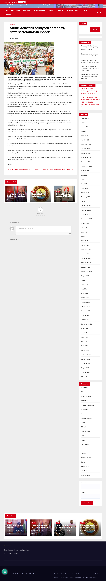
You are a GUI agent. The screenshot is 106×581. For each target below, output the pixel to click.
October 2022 (85, 319)
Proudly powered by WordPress (12, 573)
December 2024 (86, 206)
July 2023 (84, 280)
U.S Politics (84, 471)
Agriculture (84, 400)
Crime (83, 422)
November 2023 (86, 263)
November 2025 (86, 157)
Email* (83, 493)
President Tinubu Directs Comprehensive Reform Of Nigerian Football (89, 47)
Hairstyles (84, 88)
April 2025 (84, 188)
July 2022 (84, 333)
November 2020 (86, 372)
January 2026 (85, 149)
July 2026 (84, 122)
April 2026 (84, 135)
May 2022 (84, 341)
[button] (97, 12)
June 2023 (84, 284)
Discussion (15, 10)
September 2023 (86, 271)
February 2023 (86, 302)
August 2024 (85, 223)
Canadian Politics (86, 418)
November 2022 (86, 315)
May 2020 (84, 376)
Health (60, 10)
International (72, 10)
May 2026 (84, 131)
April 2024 (84, 241)
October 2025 (85, 162)
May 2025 (84, 184)
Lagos (83, 449)
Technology (85, 466)
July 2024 (84, 227)
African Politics (86, 396)
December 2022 (86, 311)
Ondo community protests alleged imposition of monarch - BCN (90, 99)
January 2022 (85, 359)
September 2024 (86, 219)
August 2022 (85, 328)
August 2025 (85, 170)
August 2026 (85, 118)
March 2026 (85, 140)
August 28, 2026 (14, 530)
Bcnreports (84, 409)
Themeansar (36, 573)
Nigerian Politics (86, 457)
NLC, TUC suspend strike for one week (24, 170)
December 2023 (86, 258)
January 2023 (85, 306)
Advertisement (85, 387)
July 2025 (84, 175)
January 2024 (85, 254)
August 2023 (85, 276)
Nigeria (84, 10)
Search (83, 24)
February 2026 (86, 144)
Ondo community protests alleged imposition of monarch (89, 91)
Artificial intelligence (87, 405)
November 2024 (86, 210)
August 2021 (85, 368)
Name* (83, 483)
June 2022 (84, 337)
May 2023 (84, 289)
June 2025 (84, 179)
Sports (9, 15)
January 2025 (85, 201)
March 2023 (85, 298)
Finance (51, 10)
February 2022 (86, 355)
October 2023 (85, 267)
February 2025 (86, 197)
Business (26, 10)
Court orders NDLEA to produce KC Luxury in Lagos (65, 527)
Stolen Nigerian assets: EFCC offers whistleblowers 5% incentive (90, 76)
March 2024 (85, 245)
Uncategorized (86, 475)
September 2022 (86, 324)
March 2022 (85, 350)
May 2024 (84, 236)
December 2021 (86, 363)
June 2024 (84, 232)
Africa (83, 392)
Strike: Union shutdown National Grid (57, 170)
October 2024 (85, 214)
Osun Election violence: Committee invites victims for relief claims (90, 68)
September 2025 (86, 166)
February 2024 (86, 249)
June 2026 (84, 127)
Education (84, 427)
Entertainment (39, 10)
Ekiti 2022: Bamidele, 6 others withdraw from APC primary (90, 104)
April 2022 (84, 346)
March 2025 (85, 192)
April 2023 (84, 293)
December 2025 (86, 153)
